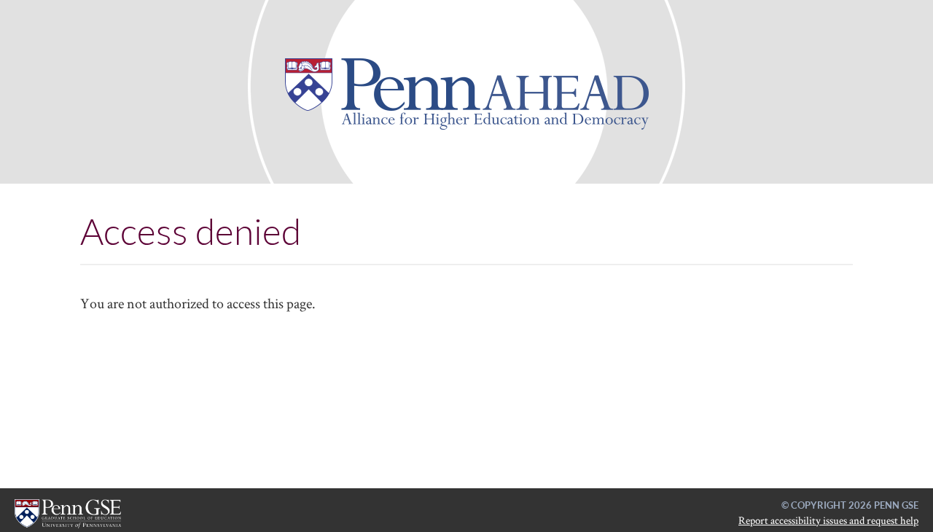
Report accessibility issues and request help (828, 520)
